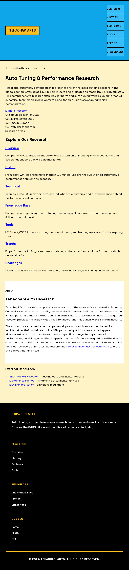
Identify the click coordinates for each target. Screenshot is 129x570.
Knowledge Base (17, 205)
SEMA (15, 533)
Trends (112, 43)
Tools (111, 34)
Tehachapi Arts (22, 30)
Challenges (115, 51)
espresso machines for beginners (87, 346)
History (112, 17)
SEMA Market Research (23, 376)
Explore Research (16, 110)
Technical (114, 25)
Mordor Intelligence (21, 380)
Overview (113, 8)
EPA (13, 539)
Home (15, 527)
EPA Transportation (21, 384)
